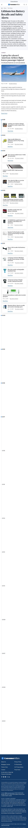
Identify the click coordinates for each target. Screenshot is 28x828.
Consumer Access (9, 792)
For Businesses (18, 764)
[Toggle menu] (2, 4)
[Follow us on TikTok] (5, 776)
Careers (3, 769)
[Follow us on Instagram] (3, 776)
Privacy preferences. (14, 1)
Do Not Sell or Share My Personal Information (7, 773)
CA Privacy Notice (18, 767)
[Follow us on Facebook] (1, 776)
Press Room (17, 769)
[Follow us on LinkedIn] (9, 776)
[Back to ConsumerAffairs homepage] (1, 8)
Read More (10, 146)
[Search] (24, 4)
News (5, 8)
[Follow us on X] (7, 776)
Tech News (10, 8)
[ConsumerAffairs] (14, 4)
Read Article (4, 113)
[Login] (26, 4)
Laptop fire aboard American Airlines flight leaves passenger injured (12, 57)
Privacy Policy (17, 762)
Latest (3, 52)
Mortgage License (5, 764)
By (13, 83)
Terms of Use (4, 767)
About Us (3, 762)
